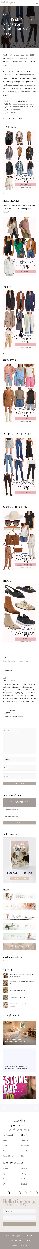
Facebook (11, 661)
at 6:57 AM (7, 713)
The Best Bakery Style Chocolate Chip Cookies (22, 1005)
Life (4, 1184)
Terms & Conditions (24, 1240)
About (5, 1146)
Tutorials (24, 1169)
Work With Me (8, 1156)
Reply (13, 680)
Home (5, 1141)
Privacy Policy (12, 1240)
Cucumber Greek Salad (17, 997)
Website (7, 776)
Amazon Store (26, 1146)
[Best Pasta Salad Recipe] (5, 990)
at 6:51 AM (6, 680)
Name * (7, 759)
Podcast (6, 1151)
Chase (25, 1245)
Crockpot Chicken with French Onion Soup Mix (22, 983)
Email (5, 661)
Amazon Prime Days (15, 58)
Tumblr (27, 661)
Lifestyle (24, 1174)
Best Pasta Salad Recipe (17, 990)
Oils (22, 1156)
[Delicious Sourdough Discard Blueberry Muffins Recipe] (5, 975)
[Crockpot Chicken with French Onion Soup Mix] (5, 983)
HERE (17, 92)
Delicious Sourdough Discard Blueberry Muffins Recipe (22, 975)
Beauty (5, 1169)
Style (4, 1174)
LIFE (4, 14)
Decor (5, 1179)
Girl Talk (24, 1184)
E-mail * (7, 768)
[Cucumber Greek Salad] (5, 997)
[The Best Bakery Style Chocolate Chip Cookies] (5, 1005)
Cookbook (24, 1141)
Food (23, 1179)
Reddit (21, 661)
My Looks (24, 1151)
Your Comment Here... (12, 731)
